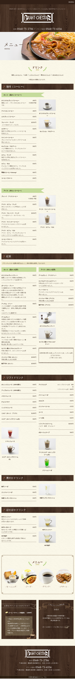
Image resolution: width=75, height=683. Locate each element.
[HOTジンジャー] (47, 521)
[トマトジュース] (10, 433)
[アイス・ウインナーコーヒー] (47, 201)
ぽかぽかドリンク (58, 75)
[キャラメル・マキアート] (47, 123)
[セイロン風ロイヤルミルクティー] (47, 333)
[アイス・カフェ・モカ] (47, 219)
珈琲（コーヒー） (17, 75)
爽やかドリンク (45, 75)
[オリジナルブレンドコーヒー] (47, 105)
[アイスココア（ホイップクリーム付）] (47, 444)
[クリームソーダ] (47, 462)
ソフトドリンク (34, 75)
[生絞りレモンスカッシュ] (47, 489)
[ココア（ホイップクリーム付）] (10, 448)
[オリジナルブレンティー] (47, 318)
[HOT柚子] (47, 537)
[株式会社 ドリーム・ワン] (37, 21)
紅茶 (26, 75)
